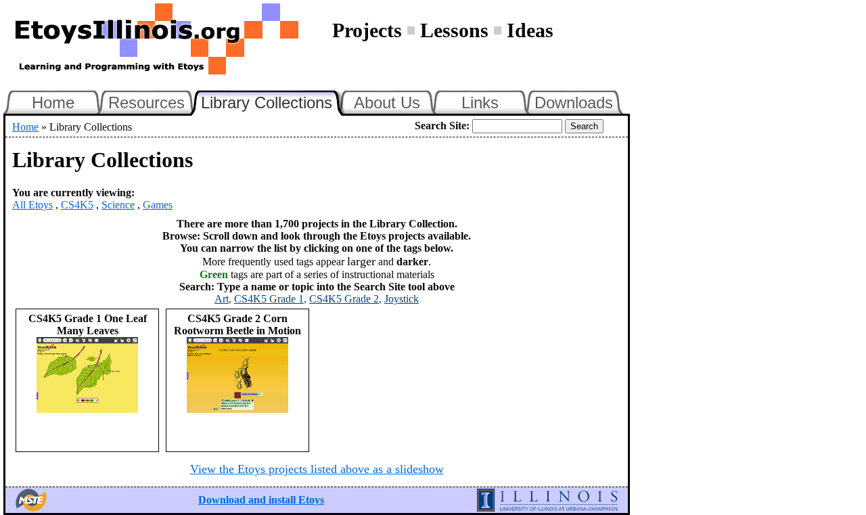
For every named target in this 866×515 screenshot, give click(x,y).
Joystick (401, 299)
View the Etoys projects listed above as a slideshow (317, 469)
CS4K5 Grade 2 (344, 299)
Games (158, 204)
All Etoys (32, 204)
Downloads (573, 102)
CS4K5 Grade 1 (269, 299)
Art (221, 299)
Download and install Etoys (261, 500)
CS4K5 (77, 204)
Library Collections (272, 101)
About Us (387, 102)
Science (118, 204)
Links (480, 102)
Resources (146, 102)
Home (53, 102)
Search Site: (442, 125)
